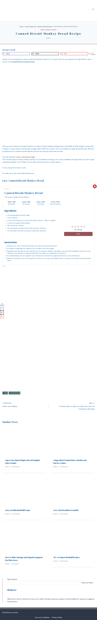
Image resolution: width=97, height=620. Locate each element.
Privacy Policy (57, 617)
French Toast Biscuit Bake (25, 157)
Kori (49, 38)
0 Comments (63, 467)
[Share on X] (2, 312)
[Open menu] (93, 9)
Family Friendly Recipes (48, 30)
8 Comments (15, 467)
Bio (6, 393)
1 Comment (14, 564)
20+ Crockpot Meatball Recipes (66, 557)
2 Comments (63, 514)
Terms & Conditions (42, 617)
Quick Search (12, 579)
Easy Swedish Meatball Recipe (17, 510)
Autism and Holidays (9, 404)
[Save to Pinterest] (2, 316)
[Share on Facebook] (2, 309)
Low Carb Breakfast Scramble (66, 510)
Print (78, 234)
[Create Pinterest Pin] (95, 186)
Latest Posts (15, 393)
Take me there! (87, 583)
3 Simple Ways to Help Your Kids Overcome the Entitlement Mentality (77, 406)
